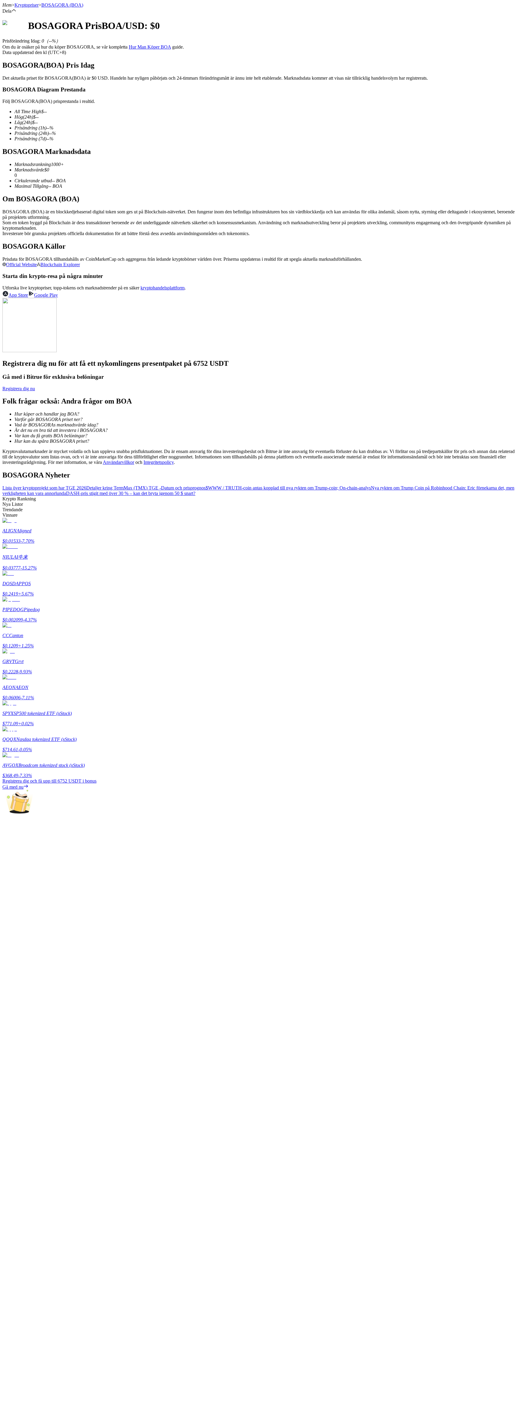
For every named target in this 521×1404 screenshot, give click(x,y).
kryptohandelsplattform (163, 287)
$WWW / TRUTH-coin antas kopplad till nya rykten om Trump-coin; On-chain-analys (288, 487)
